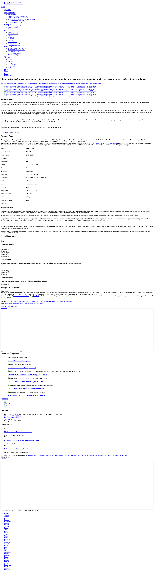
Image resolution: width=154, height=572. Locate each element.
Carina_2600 (12, 419)
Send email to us (5, 132)
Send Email (4, 458)
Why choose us (12, 64)
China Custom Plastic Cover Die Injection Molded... (27, 382)
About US (7, 58)
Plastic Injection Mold (50, 455)
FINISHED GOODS (14, 43)
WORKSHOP (8, 46)
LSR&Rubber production (15, 53)
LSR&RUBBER (12, 42)
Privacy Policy (12, 66)
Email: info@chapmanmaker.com (13, 4)
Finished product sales (14, 45)
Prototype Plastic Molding (112, 455)
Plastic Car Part (61, 455)
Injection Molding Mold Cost (75, 455)
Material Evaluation (13, 27)
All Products (123, 455)
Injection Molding (13, 14)
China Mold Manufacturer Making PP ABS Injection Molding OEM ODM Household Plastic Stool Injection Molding (40, 301)
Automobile (11, 32)
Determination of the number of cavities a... (20, 449)
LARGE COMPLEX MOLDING (17, 16)
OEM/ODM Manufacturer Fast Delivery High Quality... (28, 375)
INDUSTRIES (8, 30)
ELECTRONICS (13, 34)
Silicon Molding (99, 455)
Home (6, 74)
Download (11, 61)
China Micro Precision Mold (103, 143)
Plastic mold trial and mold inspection (18, 432)
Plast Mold (114, 143)
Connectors (11, 38)
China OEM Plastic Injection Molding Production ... (27, 388)
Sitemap (41, 455)
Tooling (10, 29)
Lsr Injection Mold (89, 455)
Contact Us (11, 59)
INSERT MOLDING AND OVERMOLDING (21, 19)
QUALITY (7, 56)
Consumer (11, 40)
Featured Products (9, 75)
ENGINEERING (9, 24)
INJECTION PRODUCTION (16, 50)
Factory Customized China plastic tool (22, 368)
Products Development (14, 26)
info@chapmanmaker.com (11, 417)
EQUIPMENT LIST (14, 51)
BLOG (6, 69)
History (10, 63)
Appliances (11, 37)
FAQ (9, 67)
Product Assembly (13, 55)
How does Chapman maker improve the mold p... (22, 440)
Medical (10, 35)
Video (6, 71)
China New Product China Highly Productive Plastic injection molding (24, 303)
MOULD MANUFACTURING (17, 48)
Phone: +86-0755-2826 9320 (12, 2)
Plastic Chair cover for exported (19, 361)
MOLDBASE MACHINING (16, 22)
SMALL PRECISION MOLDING (18, 18)
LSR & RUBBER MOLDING (16, 21)
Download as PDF (15, 132)
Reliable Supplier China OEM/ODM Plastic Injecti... (27, 395)
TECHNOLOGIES (9, 13)
